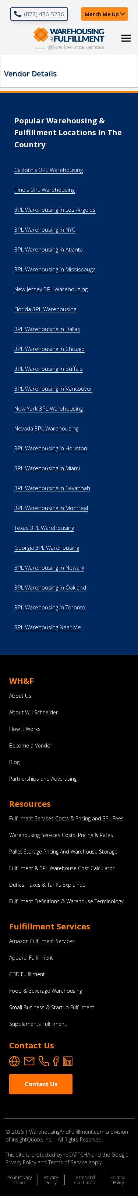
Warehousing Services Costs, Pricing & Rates (61, 835)
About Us (20, 696)
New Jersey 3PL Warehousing (51, 289)
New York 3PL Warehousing (48, 408)
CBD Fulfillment (27, 974)
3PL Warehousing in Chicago (49, 348)
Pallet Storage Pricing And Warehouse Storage (63, 851)
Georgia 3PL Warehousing (46, 547)
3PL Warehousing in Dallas (47, 329)
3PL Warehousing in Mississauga (55, 269)
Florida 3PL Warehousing (45, 309)
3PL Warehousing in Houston (50, 448)
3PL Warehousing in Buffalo (48, 368)
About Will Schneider (33, 712)
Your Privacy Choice (20, 1180)
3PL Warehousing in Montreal (51, 507)
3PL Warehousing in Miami (47, 468)
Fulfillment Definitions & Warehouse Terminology (66, 901)
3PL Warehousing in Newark (49, 567)
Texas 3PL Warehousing (44, 527)
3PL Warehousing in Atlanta (48, 249)
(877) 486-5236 (44, 14)
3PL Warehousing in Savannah (52, 488)
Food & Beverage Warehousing (45, 991)
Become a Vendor (30, 745)
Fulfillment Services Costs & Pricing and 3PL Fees (66, 818)
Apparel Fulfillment (31, 957)
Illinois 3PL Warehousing (44, 189)
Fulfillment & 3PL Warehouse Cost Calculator (61, 868)
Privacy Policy (51, 1180)
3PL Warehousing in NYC (44, 229)
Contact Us (41, 1084)
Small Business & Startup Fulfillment (51, 1007)
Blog (14, 762)
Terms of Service (67, 1162)
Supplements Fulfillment (37, 1024)
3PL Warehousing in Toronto (49, 607)
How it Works (24, 729)
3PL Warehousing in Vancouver (53, 388)
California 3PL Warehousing (48, 169)
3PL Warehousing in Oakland (50, 587)
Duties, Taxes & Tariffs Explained (47, 885)
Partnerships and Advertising (43, 778)
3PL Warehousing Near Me (47, 627)
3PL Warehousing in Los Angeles (55, 209)
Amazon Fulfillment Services (42, 941)
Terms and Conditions (84, 1180)
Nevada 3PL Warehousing (46, 428)
